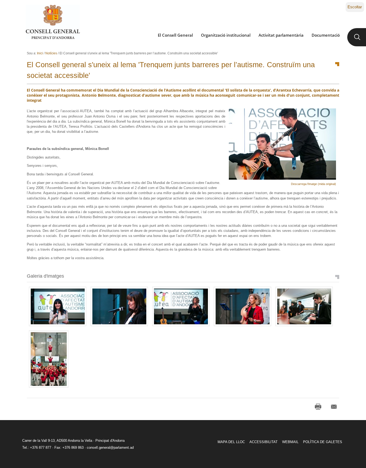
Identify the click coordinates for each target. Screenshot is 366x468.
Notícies (51, 53)
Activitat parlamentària (281, 35)
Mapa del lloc (231, 442)
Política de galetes (322, 442)
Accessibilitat (263, 442)
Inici (40, 53)
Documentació (326, 35)
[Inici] (52, 22)
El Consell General (175, 35)
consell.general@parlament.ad (110, 448)
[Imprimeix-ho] (318, 406)
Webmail (290, 442)
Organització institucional (226, 35)
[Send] (333, 406)
